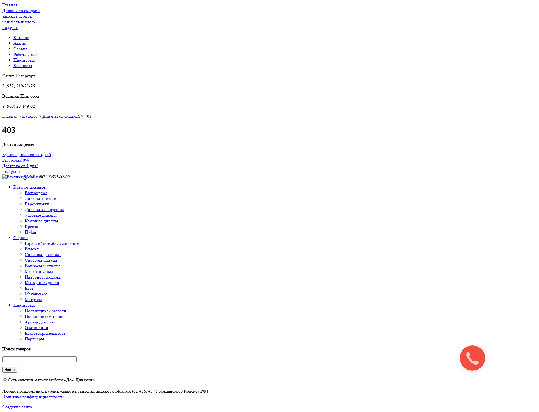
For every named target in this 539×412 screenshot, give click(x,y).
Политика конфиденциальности (33, 396)
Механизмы (36, 293)
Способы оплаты (41, 260)
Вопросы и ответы (42, 265)
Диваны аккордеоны (44, 209)
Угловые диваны (41, 215)
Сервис (20, 237)
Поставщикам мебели (45, 310)
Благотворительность (45, 333)
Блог (29, 288)
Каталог (30, 116)
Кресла (31, 226)
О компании (36, 327)
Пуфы (30, 232)
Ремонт (32, 249)
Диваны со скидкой (61, 116)
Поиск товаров (16, 349)
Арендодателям (39, 322)
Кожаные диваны (41, 220)
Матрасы (33, 299)
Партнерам (24, 305)
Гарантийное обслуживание (52, 243)
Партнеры (34, 338)
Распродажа (36, 192)
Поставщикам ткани (44, 316)
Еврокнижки (37, 204)
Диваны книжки (40, 198)
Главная (9, 116)
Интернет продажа (43, 277)
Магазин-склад (39, 271)
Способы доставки (43, 254)
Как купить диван (42, 282)
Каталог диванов (29, 187)
